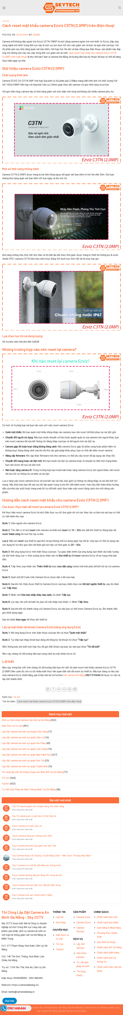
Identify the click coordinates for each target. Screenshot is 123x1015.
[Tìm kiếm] (119, 8)
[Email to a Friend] (64, 689)
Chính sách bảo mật (107, 917)
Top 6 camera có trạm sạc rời (27, 826)
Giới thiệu (61, 922)
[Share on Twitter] (58, 689)
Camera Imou (83, 917)
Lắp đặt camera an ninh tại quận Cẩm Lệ (23, 737)
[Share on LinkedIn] (75, 689)
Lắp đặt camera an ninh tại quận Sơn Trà (23, 760)
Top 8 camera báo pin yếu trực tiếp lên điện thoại (36, 885)
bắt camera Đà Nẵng (74, 675)
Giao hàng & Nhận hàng (109, 927)
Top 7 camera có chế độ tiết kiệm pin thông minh (36, 865)
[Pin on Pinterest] (69, 689)
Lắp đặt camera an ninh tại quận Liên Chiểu (24, 749)
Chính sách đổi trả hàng (109, 947)
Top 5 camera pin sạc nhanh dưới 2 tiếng (32, 895)
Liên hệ (59, 917)
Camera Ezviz (83, 922)
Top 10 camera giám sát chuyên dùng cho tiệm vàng (38, 806)
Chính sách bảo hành (107, 922)
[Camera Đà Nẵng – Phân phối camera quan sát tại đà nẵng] (61, 8)
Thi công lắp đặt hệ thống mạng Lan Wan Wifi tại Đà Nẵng (32, 772)
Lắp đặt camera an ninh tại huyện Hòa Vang (24, 731)
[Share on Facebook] (53, 689)
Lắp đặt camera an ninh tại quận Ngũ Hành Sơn (26, 754)
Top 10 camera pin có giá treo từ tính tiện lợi (34, 816)
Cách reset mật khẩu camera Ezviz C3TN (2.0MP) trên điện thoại (49, 701)
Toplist (5, 783)
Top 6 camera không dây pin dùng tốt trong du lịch (37, 875)
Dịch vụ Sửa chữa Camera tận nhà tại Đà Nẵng (26, 720)
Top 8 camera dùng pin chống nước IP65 (32, 835)
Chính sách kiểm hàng (108, 952)
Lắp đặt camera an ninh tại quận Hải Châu (23, 743)
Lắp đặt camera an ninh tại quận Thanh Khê (24, 766)
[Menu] (4, 8)
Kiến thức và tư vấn (12, 725)
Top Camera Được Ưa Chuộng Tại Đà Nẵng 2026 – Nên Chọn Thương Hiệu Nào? (51, 855)
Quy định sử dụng (106, 942)
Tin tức (5, 21)
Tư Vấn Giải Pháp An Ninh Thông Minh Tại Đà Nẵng (29, 789)
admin (36, 34)
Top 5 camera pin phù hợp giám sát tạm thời (34, 845)
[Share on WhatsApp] (47, 689)
